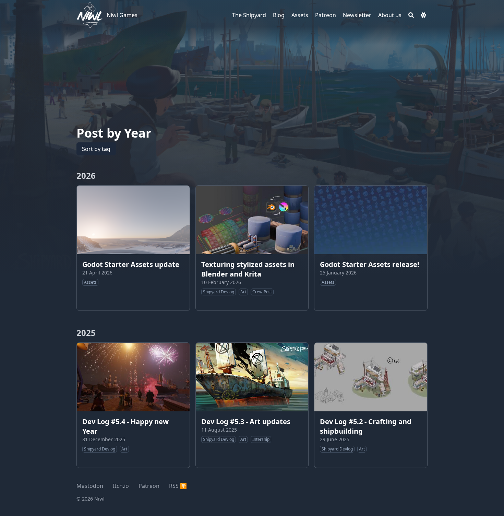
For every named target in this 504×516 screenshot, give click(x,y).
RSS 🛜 (178, 486)
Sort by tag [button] (96, 149)
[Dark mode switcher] (423, 15)
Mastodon (89, 486)
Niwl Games (122, 15)
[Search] (411, 15)
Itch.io (121, 486)
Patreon (149, 486)
